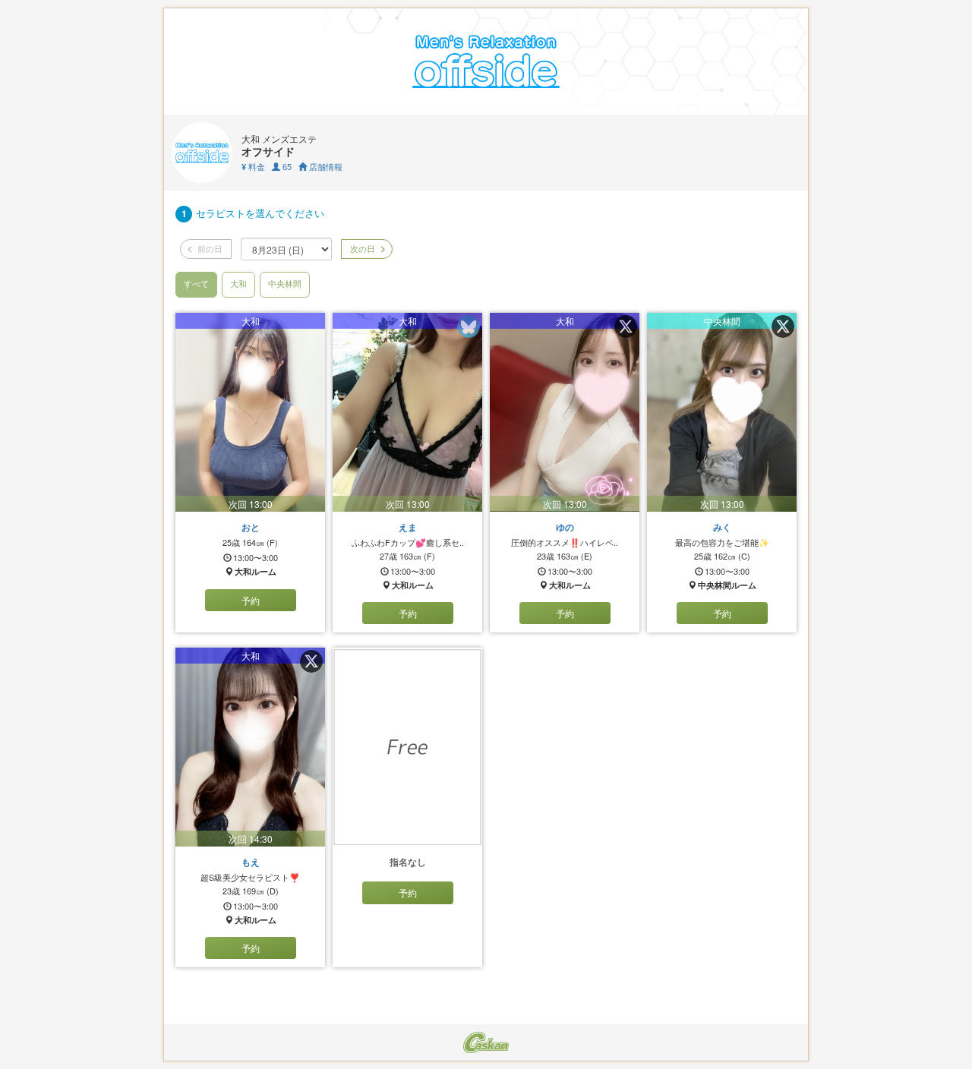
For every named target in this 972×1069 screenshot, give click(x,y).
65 (286, 166)
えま (408, 527)
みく (722, 527)
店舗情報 (324, 166)
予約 (250, 600)
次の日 (361, 248)
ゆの (565, 527)
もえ (250, 862)
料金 (253, 166)
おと (250, 527)
